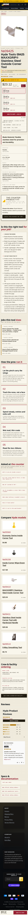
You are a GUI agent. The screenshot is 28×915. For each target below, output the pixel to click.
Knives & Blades (14, 8)
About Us (7, 837)
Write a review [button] (14, 720)
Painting (22, 8)
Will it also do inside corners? (12, 472)
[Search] (18, 4)
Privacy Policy (9, 819)
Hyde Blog (8, 840)
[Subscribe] (21, 879)
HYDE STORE (4, 11)
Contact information (15, 909)
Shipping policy (20, 906)
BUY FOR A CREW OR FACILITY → (14, 695)
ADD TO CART (20, 912)
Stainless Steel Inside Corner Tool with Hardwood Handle (11, 620)
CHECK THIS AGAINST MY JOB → (14, 216)
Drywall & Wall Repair (15, 11)
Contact (7, 811)
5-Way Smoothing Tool (12, 647)
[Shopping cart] (25, 4)
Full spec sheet (7, 782)
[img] (14, 749)
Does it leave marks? (8, 502)
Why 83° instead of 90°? (9, 484)
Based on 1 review (7, 718)
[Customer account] (22, 4)
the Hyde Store (13, 901)
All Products (6, 8)
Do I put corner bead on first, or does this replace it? (14, 478)
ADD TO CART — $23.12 (14, 114)
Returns (7, 817)
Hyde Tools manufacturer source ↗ (10, 791)
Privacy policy (21, 904)
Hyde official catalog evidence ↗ (10, 787)
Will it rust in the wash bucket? (12, 508)
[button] (4, 76)
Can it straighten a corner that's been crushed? (14, 491)
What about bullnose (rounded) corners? (14, 497)
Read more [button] (7, 759)
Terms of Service (9, 822)
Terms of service (10, 906)
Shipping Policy (9, 814)
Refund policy (12, 904)
